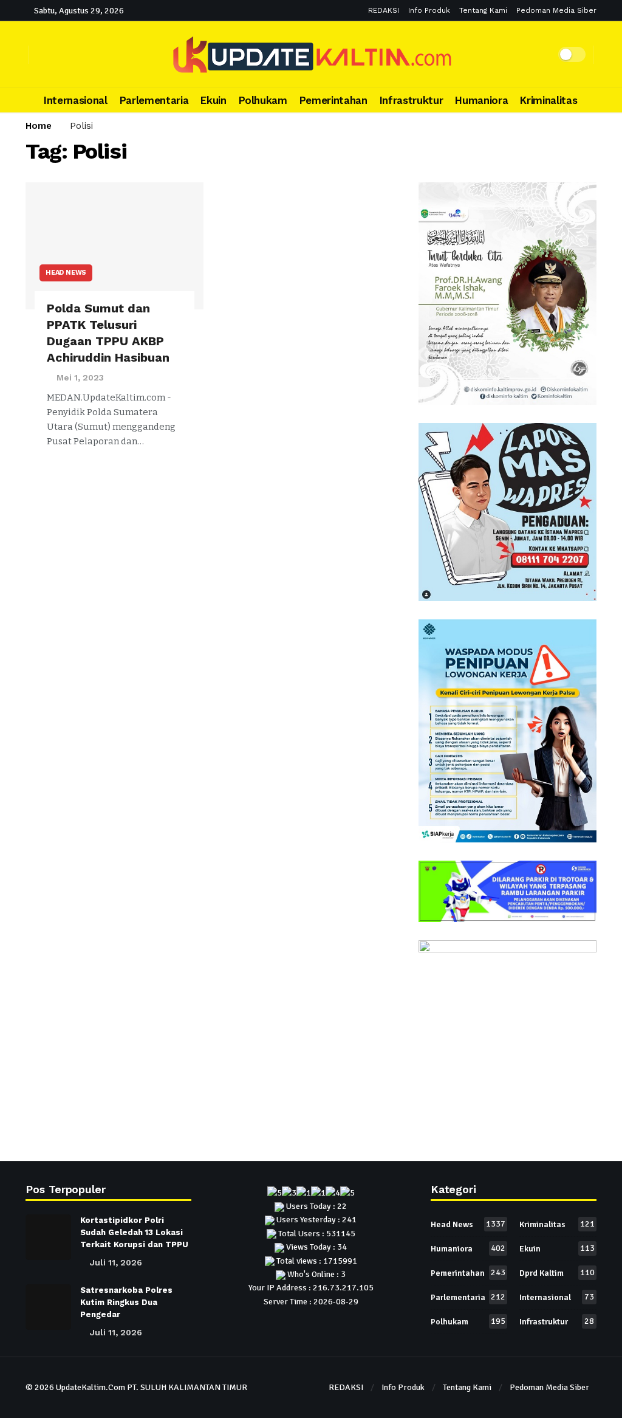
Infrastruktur (556, 1321)
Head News (66, 273)
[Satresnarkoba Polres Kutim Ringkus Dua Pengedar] (48, 1307)
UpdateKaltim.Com (90, 1387)
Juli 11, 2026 (116, 1262)
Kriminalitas (557, 1224)
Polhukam (468, 1321)
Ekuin (557, 1248)
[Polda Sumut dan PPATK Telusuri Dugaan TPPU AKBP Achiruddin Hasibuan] (114, 246)
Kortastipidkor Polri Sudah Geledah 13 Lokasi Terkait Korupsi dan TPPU (134, 1232)
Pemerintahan (468, 1272)
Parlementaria (468, 1297)
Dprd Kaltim (557, 1272)
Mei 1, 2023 (80, 377)
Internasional (556, 1297)
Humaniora (468, 1248)
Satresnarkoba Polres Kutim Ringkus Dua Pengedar (126, 1302)
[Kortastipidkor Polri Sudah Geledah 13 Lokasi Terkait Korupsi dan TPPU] (48, 1237)
